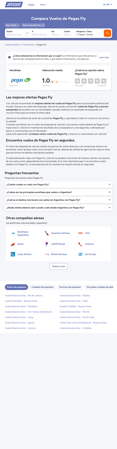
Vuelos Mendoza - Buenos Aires (21, 301)
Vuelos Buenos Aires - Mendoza (21, 306)
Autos (43, 4)
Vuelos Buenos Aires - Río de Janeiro (23, 295)
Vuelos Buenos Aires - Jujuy (19, 317)
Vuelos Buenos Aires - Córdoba (75, 328)
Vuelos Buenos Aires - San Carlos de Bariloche (28, 311)
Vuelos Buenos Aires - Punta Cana (77, 317)
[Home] (14, 4)
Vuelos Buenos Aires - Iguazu (20, 322)
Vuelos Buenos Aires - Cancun (20, 328)
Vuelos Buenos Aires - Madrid (75, 295)
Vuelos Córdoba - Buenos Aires (75, 306)
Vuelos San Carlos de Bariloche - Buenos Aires (83, 322)
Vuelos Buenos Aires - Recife (74, 311)
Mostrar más (58, 266)
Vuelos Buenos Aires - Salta (74, 301)
